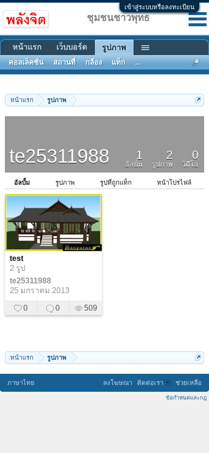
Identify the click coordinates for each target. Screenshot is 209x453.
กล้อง (94, 62)
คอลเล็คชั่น (26, 62)
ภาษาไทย (21, 382)
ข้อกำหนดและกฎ (186, 398)
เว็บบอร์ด (71, 47)
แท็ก (118, 62)
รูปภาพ (65, 182)
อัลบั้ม (22, 182)
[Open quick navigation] (198, 100)
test (16, 258)
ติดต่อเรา (150, 382)
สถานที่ (64, 62)
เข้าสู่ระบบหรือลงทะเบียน (159, 7)
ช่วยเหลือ (188, 382)
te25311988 (30, 281)
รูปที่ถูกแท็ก (116, 182)
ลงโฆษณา (117, 382)
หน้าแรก (27, 47)
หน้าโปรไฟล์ (174, 182)
